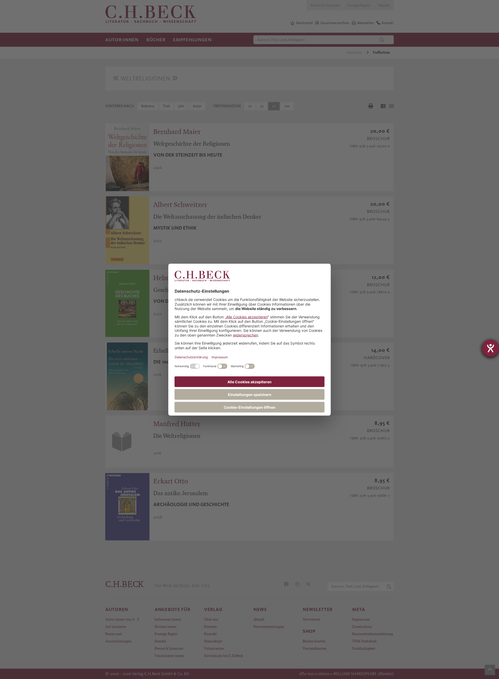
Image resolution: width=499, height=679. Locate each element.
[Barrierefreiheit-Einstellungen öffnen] (490, 348)
